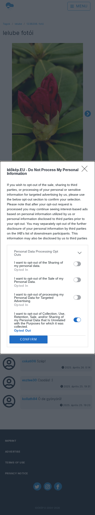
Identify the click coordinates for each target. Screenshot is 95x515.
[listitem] (47, 253)
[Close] (86, 170)
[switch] (77, 264)
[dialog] (47, 257)
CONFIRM (28, 339)
